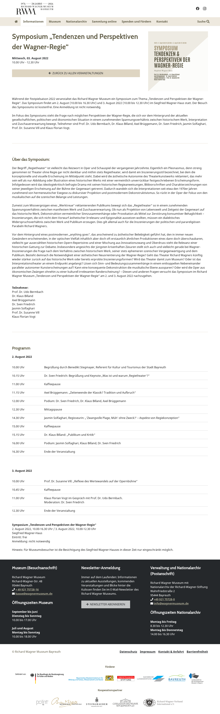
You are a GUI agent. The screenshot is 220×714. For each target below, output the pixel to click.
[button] (170, 21)
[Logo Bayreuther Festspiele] (66, 702)
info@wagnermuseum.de (171, 603)
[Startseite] (16, 21)
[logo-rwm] (34, 9)
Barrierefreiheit (197, 652)
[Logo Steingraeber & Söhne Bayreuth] (97, 702)
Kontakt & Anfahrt (171, 652)
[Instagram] (204, 8)
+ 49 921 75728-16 (27, 589)
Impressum (148, 652)
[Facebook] (197, 8)
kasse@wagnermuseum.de (33, 594)
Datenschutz (128, 652)
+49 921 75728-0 (164, 599)
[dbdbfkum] (40, 678)
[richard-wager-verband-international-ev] (162, 702)
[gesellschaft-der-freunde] (125, 702)
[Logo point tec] (42, 702)
